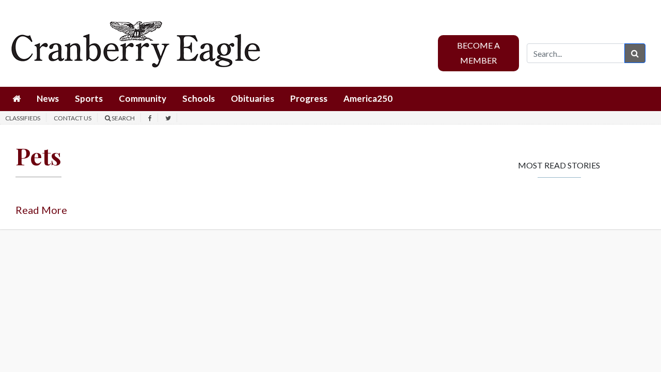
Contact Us (72, 118)
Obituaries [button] (252, 98)
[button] (16, 99)
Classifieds (22, 118)
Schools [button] (198, 98)
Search (123, 118)
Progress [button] (308, 98)
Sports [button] (89, 98)
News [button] (48, 98)
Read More (41, 210)
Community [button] (142, 98)
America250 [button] (367, 98)
